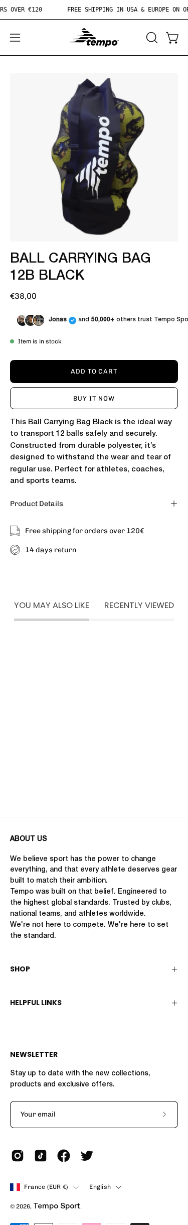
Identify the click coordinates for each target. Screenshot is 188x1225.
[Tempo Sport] (94, 37)
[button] (151, 38)
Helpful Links (36, 1003)
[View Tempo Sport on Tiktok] (40, 1155)
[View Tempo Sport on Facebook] (63, 1155)
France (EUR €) (46, 1186)
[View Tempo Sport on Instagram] (17, 1155)
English (100, 1186)
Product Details (36, 503)
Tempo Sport (56, 1206)
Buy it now (94, 398)
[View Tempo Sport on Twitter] (86, 1155)
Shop (20, 969)
